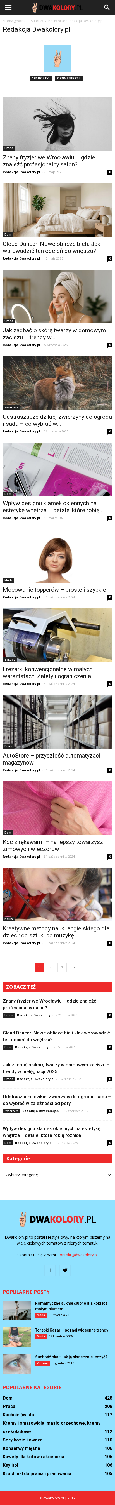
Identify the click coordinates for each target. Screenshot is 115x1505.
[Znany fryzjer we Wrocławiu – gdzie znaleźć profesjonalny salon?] (57, 123)
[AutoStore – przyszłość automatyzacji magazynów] (57, 722)
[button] (107, 7)
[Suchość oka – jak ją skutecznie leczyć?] (17, 1364)
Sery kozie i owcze (23, 1440)
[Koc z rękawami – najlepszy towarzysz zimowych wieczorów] (57, 808)
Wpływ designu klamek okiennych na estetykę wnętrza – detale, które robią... (53, 507)
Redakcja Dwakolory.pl (21, 172)
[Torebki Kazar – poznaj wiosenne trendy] (17, 1337)
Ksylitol (10, 1465)
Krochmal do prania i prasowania (37, 1473)
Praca (8, 746)
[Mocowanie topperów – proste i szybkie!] (57, 556)
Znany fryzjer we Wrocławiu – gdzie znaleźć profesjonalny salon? (49, 161)
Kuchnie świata (18, 1414)
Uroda (8, 148)
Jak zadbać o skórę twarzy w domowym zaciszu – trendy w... (54, 334)
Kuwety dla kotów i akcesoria (33, 1456)
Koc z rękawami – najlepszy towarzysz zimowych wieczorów (53, 845)
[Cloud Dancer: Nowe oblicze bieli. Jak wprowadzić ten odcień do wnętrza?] (57, 210)
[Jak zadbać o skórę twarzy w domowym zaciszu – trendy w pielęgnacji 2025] (57, 296)
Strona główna (14, 20)
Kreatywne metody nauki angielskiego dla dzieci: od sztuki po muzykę (56, 932)
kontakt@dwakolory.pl (78, 1254)
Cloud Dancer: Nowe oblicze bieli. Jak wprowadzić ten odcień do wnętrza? (51, 247)
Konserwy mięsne (21, 1448)
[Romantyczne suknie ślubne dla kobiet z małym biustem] (17, 1310)
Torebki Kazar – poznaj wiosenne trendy (71, 1330)
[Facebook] (50, 1270)
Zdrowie (43, 1363)
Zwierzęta (11, 407)
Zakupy (9, 660)
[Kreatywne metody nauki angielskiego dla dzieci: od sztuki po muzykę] (57, 894)
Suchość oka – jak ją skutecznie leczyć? (71, 1357)
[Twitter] (65, 1270)
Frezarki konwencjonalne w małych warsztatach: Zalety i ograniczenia (48, 672)
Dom (7, 234)
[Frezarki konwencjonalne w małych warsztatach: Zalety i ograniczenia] (57, 635)
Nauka (9, 919)
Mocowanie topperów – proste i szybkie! (55, 589)
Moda (8, 580)
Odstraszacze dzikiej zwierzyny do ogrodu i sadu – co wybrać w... (57, 420)
